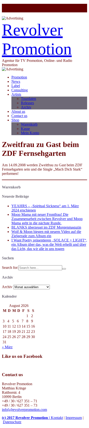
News (15, 81)
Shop (15, 120)
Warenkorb (29, 124)
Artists (16, 94)
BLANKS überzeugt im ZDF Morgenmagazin (46, 227)
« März (7, 347)
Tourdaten (28, 99)
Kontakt (57, 418)
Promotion (19, 77)
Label (15, 86)
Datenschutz (12, 422)
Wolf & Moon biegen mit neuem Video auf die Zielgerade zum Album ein (46, 234)
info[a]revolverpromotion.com (24, 410)
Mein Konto (30, 133)
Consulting (19, 90)
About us (18, 111)
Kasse (25, 129)
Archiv (26, 107)
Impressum (74, 418)
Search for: (10, 268)
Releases (27, 103)
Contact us (19, 116)
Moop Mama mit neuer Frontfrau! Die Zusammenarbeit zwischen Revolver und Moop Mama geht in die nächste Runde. (47, 218)
